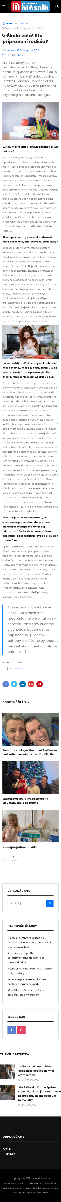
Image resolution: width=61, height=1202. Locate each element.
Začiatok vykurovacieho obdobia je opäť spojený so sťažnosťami (36, 1071)
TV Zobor (7, 1149)
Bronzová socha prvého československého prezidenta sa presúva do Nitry (25, 958)
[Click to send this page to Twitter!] (14, 684)
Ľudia (22, 23)
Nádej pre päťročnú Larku (20, 847)
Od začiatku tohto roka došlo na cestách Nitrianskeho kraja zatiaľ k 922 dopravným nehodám (29, 942)
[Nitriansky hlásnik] (30, 6)
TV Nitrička (8, 1153)
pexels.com (20, 668)
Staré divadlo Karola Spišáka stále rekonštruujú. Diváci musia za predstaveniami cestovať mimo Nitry (39, 1093)
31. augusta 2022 (29, 50)
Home (9, 23)
